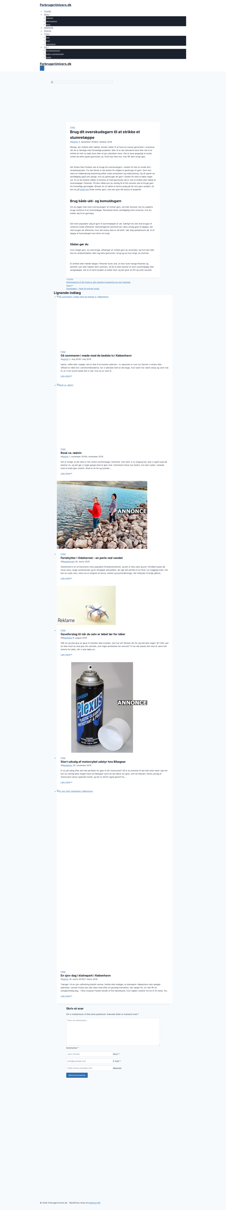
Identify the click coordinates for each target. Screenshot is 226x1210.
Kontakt (48, 57)
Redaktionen (69, 561)
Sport (47, 37)
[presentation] (114, 321)
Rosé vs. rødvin (71, 453)
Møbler (48, 24)
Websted (117, 1068)
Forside (47, 11)
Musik (48, 41)
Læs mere (66, 376)
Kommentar (72, 1048)
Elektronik (48, 28)
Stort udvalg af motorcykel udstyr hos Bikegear (93, 761)
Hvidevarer (49, 18)
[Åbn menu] (42, 68)
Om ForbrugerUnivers (53, 51)
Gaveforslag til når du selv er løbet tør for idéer (93, 634)
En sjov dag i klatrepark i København (86, 975)
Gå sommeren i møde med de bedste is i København (96, 355)
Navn (116, 1054)
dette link (84, 189)
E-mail (117, 1061)
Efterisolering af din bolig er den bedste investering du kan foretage (98, 280)
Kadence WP (94, 1203)
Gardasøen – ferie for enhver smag (82, 287)
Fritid (72, 127)
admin (75, 142)
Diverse (47, 31)
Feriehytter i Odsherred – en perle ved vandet (92, 558)
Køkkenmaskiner (51, 21)
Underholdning (51, 44)
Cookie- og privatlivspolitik (55, 54)
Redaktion (67, 638)
